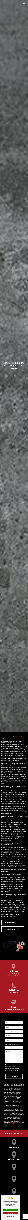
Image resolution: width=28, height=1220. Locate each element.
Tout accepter (10, 1210)
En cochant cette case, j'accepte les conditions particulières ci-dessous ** (13, 1068)
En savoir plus (12, 922)
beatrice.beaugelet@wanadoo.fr (14, 1009)
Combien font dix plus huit (13, 1044)
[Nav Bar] (24, 3)
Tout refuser (10, 1213)
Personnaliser (10, 1216)
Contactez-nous (13, 929)
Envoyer (15, 1076)
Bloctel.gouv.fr (14, 1122)
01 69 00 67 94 (14, 992)
